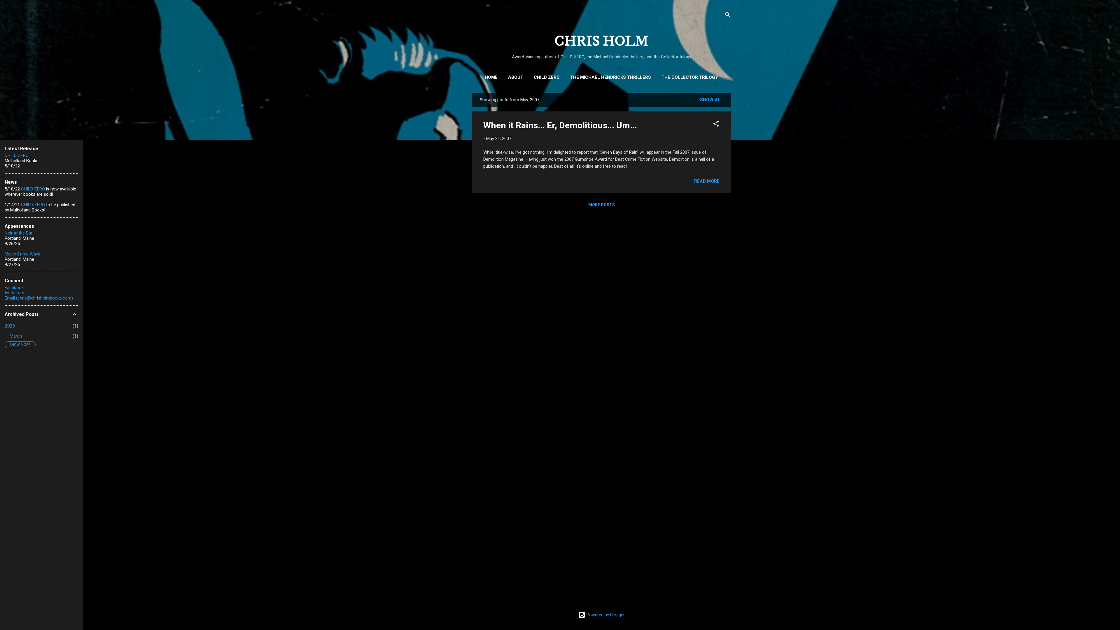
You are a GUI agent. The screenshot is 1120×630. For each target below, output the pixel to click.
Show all (711, 99)
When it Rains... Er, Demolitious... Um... (560, 125)
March (15, 336)
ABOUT (515, 77)
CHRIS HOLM (601, 41)
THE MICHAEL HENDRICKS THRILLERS (610, 77)
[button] (716, 124)
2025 (10, 326)
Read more (707, 181)
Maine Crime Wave (22, 254)
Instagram (14, 292)
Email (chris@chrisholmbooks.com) (39, 298)
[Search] (727, 16)
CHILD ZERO (547, 77)
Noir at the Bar (18, 233)
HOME (491, 77)
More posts (601, 204)
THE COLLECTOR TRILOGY (690, 77)
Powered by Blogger (605, 614)
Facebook (14, 287)
